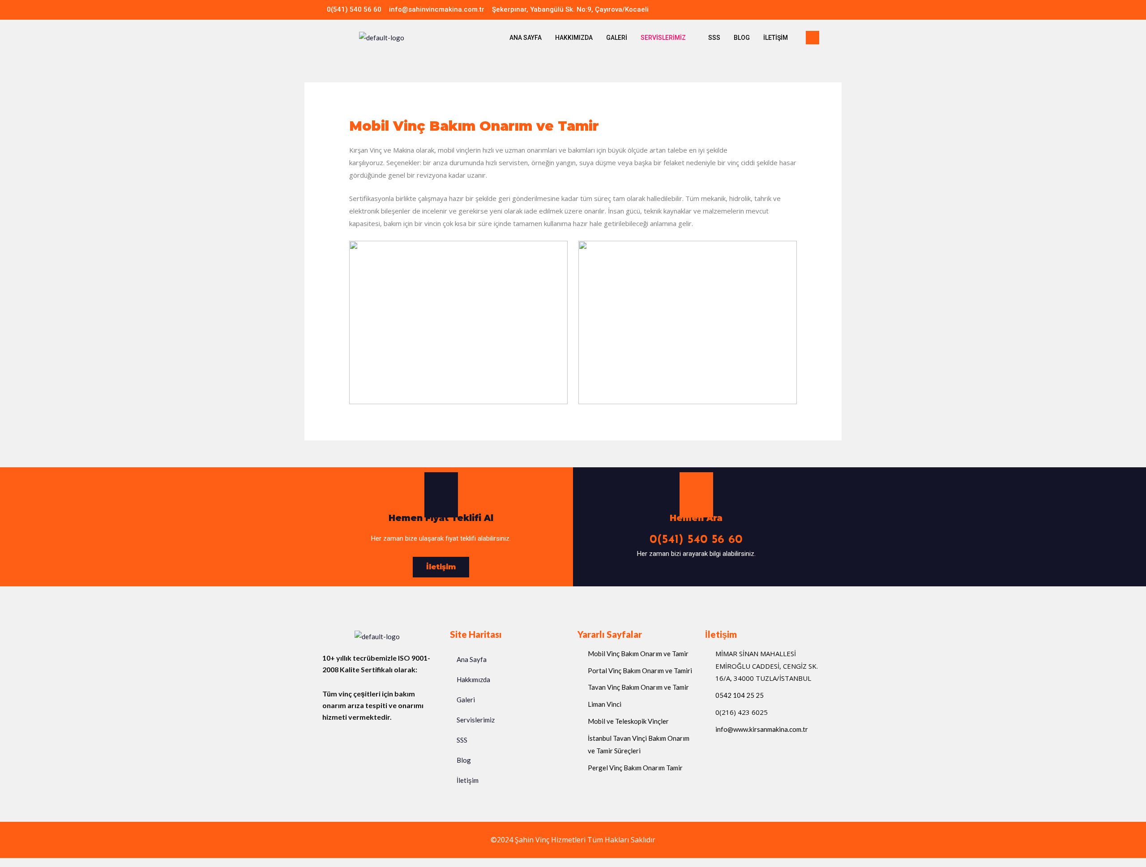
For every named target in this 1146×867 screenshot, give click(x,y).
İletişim (775, 37)
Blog (742, 37)
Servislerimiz (663, 37)
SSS (714, 37)
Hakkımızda (574, 37)
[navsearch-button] (812, 37)
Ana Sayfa (525, 37)
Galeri (616, 37)
